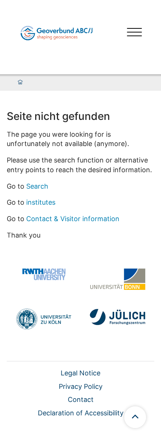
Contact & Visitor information (72, 219)
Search (37, 186)
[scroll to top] (135, 417)
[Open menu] (134, 33)
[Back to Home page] (56, 33)
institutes (40, 202)
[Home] (20, 82)
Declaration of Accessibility (81, 413)
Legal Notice (80, 373)
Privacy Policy (81, 386)
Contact (81, 399)
